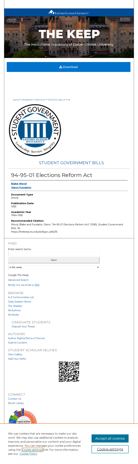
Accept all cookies (110, 438)
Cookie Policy (28, 453)
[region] (69, 443)
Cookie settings (32, 449)
